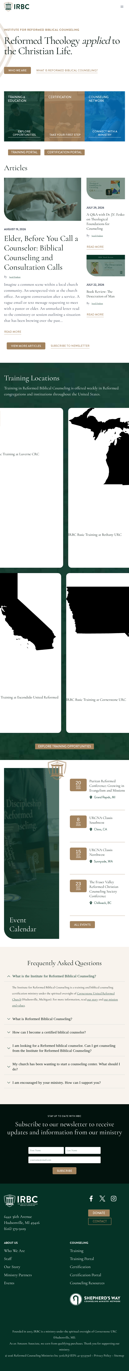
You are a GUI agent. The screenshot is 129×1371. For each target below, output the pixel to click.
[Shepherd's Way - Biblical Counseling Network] (95, 1299)
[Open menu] (122, 6)
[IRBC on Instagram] (114, 1198)
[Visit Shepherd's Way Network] (105, 116)
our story (92, 999)
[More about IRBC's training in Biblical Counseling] (24, 116)
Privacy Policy (102, 1355)
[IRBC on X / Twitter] (102, 1198)
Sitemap (119, 1355)
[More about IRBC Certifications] (64, 116)
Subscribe (64, 1171)
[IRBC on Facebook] (91, 1198)
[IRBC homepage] (21, 1201)
